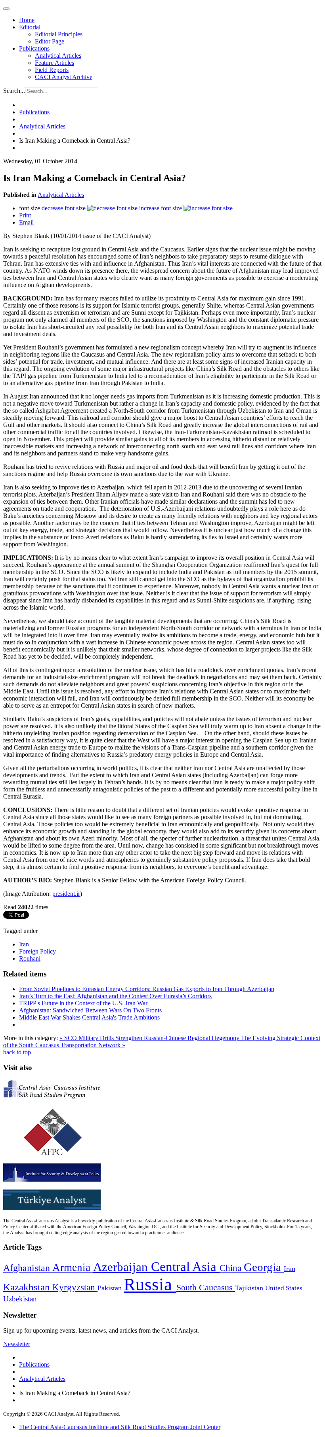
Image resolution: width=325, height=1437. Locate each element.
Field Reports (52, 69)
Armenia (72, 1267)
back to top (17, 1052)
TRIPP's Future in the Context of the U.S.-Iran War (83, 1003)
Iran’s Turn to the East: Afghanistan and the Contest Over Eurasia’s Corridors (115, 996)
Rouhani (29, 958)
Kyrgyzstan (75, 1287)
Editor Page (49, 41)
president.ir (66, 893)
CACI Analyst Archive (63, 77)
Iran (24, 944)
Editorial (29, 27)
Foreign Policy (37, 951)
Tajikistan (250, 1288)
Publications (34, 48)
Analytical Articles (58, 55)
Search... (14, 90)
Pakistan (111, 1288)
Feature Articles (54, 62)
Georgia (264, 1267)
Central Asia (185, 1266)
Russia (150, 1284)
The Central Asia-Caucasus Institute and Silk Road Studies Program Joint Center (119, 1427)
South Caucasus (205, 1287)
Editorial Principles (58, 34)
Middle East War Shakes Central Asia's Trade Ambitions (89, 1017)
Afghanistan (27, 1268)
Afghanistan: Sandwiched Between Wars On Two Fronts (90, 1010)
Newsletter (16, 1344)
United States (283, 1288)
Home (26, 20)
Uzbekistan (20, 1299)
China (232, 1268)
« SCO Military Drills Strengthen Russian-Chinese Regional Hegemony (150, 1038)
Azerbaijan (122, 1267)
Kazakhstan (27, 1287)
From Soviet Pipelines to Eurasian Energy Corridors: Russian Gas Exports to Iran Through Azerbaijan (146, 989)
